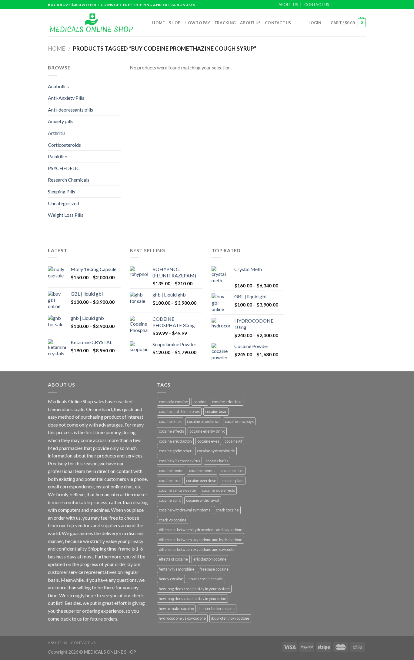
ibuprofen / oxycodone (230, 618)
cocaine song (170, 500)
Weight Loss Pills (65, 215)
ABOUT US (288, 4)
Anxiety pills (60, 121)
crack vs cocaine (172, 520)
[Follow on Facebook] (346, 5)
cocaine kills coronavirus (179, 460)
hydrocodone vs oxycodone (182, 618)
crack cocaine (227, 510)
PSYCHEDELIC (64, 168)
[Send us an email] (363, 5)
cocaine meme (171, 470)
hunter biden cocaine (217, 608)
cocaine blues (170, 421)
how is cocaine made (206, 578)
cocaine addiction (227, 401)
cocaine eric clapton (175, 441)
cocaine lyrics (216, 460)
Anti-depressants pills (70, 109)
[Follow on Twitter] (357, 5)
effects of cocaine (173, 559)
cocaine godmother (175, 450)
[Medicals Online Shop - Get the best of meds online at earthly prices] (91, 23)
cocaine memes (202, 470)
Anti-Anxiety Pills (66, 98)
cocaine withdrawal (202, 500)
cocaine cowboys (239, 421)
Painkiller (58, 156)
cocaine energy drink (207, 431)
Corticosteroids (64, 145)
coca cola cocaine (173, 401)
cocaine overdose (201, 480)
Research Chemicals (68, 180)
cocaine (199, 401)
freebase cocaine (214, 569)
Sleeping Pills (61, 191)
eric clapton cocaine (209, 559)
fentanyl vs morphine (176, 569)
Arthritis (56, 133)
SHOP (174, 22)
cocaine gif (233, 441)
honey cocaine (171, 578)
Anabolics (58, 86)
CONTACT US (316, 4)
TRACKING (225, 22)
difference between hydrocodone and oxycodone (200, 529)
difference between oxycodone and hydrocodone (200, 539)
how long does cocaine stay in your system (194, 588)
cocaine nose (170, 480)
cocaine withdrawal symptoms (184, 510)
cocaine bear (216, 411)
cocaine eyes (208, 441)
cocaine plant (233, 480)
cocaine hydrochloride (216, 450)
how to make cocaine (176, 608)
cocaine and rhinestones (179, 411)
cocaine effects (171, 431)
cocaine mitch (232, 470)
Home (158, 22)
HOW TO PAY (197, 22)
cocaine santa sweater (177, 490)
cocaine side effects (218, 490)
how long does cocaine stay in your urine (192, 598)
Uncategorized (63, 203)
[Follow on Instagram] (351, 5)
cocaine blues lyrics (203, 421)
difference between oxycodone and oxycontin (197, 549)
